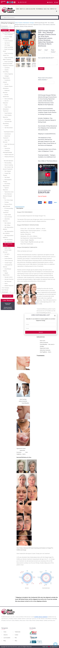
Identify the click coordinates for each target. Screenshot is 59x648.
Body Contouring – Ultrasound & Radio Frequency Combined (8, 63)
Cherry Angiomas (8, 74)
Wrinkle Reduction (9, 285)
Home (17, 9)
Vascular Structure (8, 279)
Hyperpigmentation (9, 131)
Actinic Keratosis (8, 40)
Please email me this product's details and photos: (45, 78)
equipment (45, 617)
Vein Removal (7, 281)
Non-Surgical (7, 171)
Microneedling (7, 163)
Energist (32, 22)
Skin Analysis (7, 223)
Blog (45, 9)
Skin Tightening (8, 241)
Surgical (6, 256)
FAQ (48, 9)
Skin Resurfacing (8, 239)
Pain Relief (7, 177)
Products (21, 22)
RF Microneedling (8, 208)
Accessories (5, 26)
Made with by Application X (50, 646)
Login (57, 2)
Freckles (6, 125)
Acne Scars (7, 32)
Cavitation (7, 67)
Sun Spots (6, 254)
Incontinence (7, 134)
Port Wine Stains (8, 200)
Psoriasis (6, 202)
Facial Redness (8, 113)
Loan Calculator (30, 9)
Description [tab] (19, 208)
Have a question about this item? (46, 57)
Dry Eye (6, 84)
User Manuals (5, 290)
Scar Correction (8, 217)
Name (40, 50)
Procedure (4, 30)
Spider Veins (7, 248)
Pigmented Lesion (9, 192)
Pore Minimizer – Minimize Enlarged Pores (8, 196)
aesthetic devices (38, 617)
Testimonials (39, 9)
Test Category (5, 288)
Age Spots (7, 43)
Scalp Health (7, 214)
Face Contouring (8, 98)
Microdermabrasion (8, 160)
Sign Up (51, 2)
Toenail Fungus (8, 262)
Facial (5, 105)
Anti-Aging (7, 45)
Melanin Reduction (9, 154)
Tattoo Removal (8, 260)
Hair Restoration (8, 127)
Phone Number (53, 50)
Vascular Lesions (8, 277)
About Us (22, 9)
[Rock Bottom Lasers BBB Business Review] (36, 642)
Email (46, 50)
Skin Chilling (7, 225)
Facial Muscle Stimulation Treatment (7, 109)
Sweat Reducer (8, 258)
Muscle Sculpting (8, 165)
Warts (6, 283)
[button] (54, 315)
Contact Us (53, 9)
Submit (41, 68)
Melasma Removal (9, 156)
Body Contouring (8, 47)
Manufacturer (5, 28)
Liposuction (7, 148)
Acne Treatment (8, 34)
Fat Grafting (7, 119)
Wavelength (5, 292)
